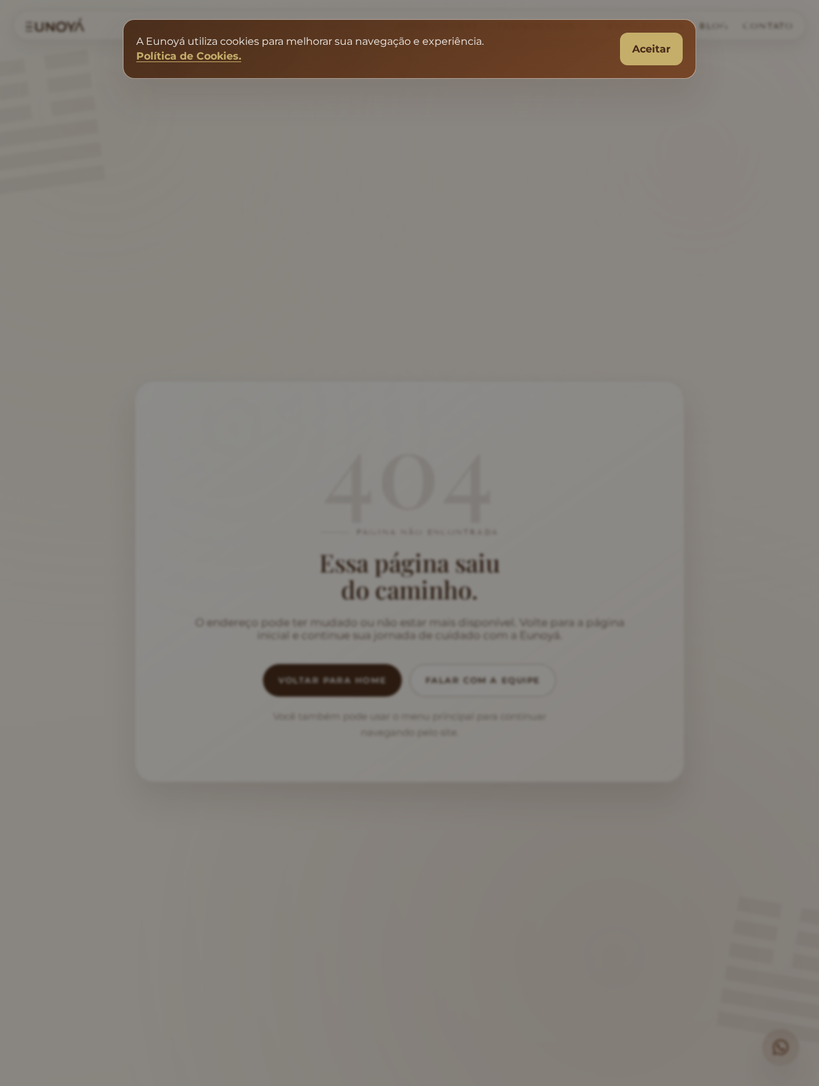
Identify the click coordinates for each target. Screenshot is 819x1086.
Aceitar (651, 49)
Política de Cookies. (188, 56)
